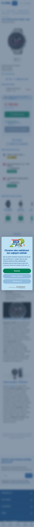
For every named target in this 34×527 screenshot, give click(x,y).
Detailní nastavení (17, 276)
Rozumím (17, 271)
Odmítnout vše (17, 281)
